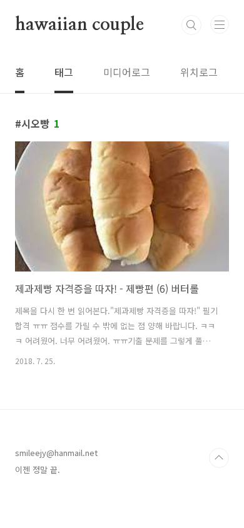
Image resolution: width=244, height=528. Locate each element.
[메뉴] (219, 24)
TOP (219, 458)
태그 (63, 71)
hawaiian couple (79, 25)
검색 (191, 25)
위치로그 (199, 71)
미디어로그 (126, 71)
